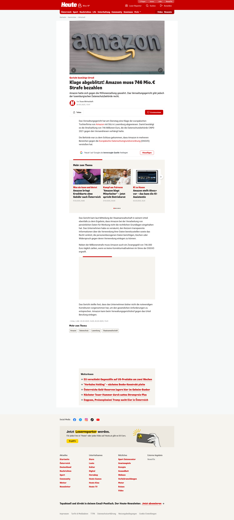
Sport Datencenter (127, 459)
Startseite (63, 17)
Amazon (100, 124)
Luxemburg (96, 331)
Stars (91, 459)
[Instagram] (86, 419)
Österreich (66, 12)
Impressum (64, 513)
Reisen (121, 487)
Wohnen (122, 475)
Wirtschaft (81, 17)
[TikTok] (92, 419)
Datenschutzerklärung (106, 513)
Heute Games (95, 479)
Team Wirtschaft (86, 101)
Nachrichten (72, 17)
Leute (91, 463)
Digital (92, 471)
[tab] (114, 208)
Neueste (168, 12)
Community (117, 12)
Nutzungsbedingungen (127, 513)
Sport (75, 12)
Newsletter (65, 487)
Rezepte (122, 467)
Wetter (63, 483)
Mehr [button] (136, 12)
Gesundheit (123, 471)
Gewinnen (128, 12)
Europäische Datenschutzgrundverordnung (120, 141)
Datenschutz (83, 331)
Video (160, 12)
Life (94, 12)
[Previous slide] (73, 176)
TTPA (93, 513)
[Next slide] (161, 176)
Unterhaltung (104, 12)
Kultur (92, 467)
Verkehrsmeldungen (127, 479)
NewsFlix (151, 459)
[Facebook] (74, 419)
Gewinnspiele (124, 463)
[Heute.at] (69, 4)
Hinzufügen (147, 153)
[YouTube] (98, 419)
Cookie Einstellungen (147, 513)
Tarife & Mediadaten (79, 513)
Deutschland (65, 467)
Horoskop (93, 475)
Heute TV (93, 487)
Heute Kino (94, 483)
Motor (121, 483)
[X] (80, 419)
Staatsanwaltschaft (110, 331)
